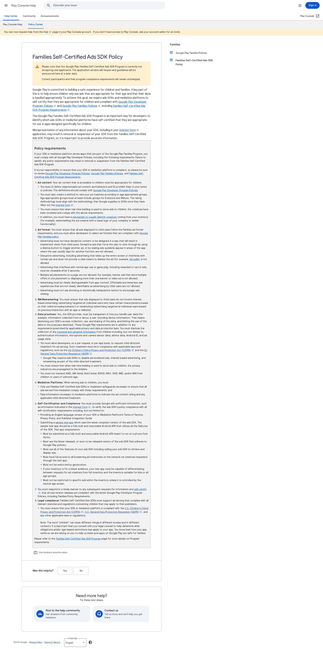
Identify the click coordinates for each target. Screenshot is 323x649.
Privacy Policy (35, 642)
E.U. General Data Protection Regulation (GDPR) (112, 511)
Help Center (11, 16)
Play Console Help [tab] (12, 24)
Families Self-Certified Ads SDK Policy (194, 62)
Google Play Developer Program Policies (67, 173)
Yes (65, 570)
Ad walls (134, 259)
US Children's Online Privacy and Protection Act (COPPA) (99, 350)
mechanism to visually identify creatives (95, 217)
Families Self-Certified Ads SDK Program (78, 538)
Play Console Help (23, 5)
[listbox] (75, 642)
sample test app (64, 422)
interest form (127, 130)
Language (72, 638)
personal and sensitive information (76, 331)
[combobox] (109, 5)
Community (29, 16)
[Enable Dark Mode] (90, 642)
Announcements (50, 16)
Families (175, 44)
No (81, 570)
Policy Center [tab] (35, 24)
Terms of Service (52, 642)
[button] (6, 5)
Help (46, 31)
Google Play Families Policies (79, 106)
